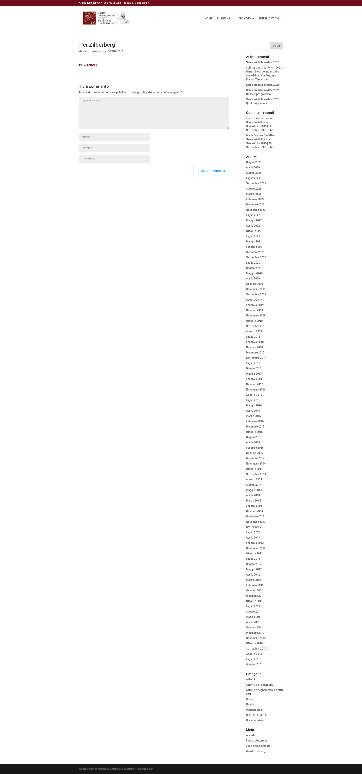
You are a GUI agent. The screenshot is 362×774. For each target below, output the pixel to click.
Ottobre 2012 (254, 553)
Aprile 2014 (253, 495)
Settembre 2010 (256, 648)
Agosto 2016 (254, 394)
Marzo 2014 (253, 500)
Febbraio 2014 (255, 505)
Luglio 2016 (253, 400)
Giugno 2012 (253, 564)
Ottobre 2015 (254, 431)
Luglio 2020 (253, 262)
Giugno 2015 (253, 437)
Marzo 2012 (253, 579)
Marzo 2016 (253, 415)
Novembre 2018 (255, 315)
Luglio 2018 (253, 336)
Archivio (245, 18)
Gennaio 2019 (254, 310)
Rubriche (223, 18)
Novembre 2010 (255, 638)
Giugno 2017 (253, 368)
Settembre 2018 (256, 326)
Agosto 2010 (254, 653)
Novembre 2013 (255, 521)
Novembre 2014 (255, 463)
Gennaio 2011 (254, 627)
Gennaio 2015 (254, 453)
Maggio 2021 (254, 241)
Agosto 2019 (254, 299)
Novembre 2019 (255, 289)
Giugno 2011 (253, 611)
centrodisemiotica (94, 51)
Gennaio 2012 (254, 590)
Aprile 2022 (253, 225)
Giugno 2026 (253, 162)
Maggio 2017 (254, 373)
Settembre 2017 (256, 357)
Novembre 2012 (255, 548)
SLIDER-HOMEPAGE (258, 715)
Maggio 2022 (254, 220)
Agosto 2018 (254, 331)
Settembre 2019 (256, 294)
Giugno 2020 (253, 267)
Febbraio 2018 (255, 341)
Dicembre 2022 (255, 204)
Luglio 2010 (253, 659)
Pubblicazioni (269, 18)
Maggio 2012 (254, 569)
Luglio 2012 (253, 558)
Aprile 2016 (253, 410)
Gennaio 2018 (254, 347)
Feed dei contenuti (257, 740)
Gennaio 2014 (254, 511)
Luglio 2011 (253, 606)
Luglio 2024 (253, 178)
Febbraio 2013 (255, 542)
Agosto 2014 (254, 479)
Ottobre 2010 (254, 643)
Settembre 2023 (256, 183)
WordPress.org (255, 751)
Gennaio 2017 (254, 384)
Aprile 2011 (253, 622)
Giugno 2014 (253, 484)
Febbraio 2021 (255, 246)
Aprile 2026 (253, 167)
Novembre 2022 (255, 209)
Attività (250, 679)
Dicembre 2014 (255, 458)
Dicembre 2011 (255, 595)
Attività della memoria (259, 684)
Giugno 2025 (253, 172)
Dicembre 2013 (255, 516)
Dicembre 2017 (255, 352)
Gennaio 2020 (254, 283)
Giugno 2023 (253, 188)
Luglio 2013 (253, 532)
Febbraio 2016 (255, 421)
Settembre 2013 (256, 527)
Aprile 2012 (253, 574)
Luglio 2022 (253, 215)
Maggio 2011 (254, 616)
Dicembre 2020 (255, 252)
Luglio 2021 (253, 236)
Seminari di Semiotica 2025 (262, 84)
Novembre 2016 (255, 389)
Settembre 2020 (256, 257)
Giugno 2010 (253, 664)
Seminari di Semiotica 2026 (262, 62)
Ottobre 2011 (254, 601)
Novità (250, 704)
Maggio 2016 (254, 405)
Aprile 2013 (253, 537)
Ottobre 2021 (254, 230)
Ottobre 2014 (254, 468)
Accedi (250, 735)
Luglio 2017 (253, 363)
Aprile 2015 (253, 442)
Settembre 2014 (256, 474)
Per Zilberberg (88, 64)
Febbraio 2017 (255, 378)
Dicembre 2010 (255, 632)
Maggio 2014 (254, 490)
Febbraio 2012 (255, 585)
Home (208, 18)
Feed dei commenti (258, 745)
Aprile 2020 (253, 278)
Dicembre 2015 (255, 426)
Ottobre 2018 (254, 320)
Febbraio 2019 (255, 304)
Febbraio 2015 (255, 447)
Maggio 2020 (254, 273)
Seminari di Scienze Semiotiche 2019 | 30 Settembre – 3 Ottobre (260, 126)
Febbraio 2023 (255, 199)
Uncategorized (255, 720)
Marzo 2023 (253, 193)
